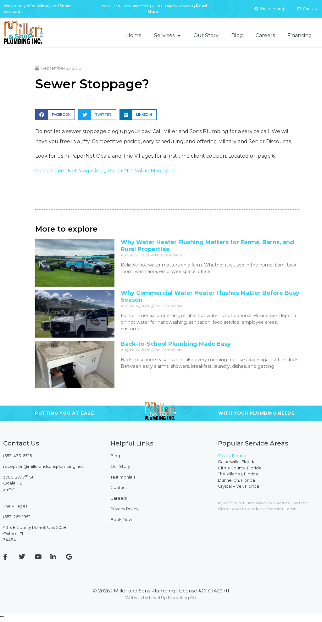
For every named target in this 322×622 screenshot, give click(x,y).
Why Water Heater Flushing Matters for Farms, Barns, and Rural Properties (207, 246)
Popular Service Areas (253, 443)
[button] (55, 114)
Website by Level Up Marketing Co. (161, 597)
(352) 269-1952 (17, 516)
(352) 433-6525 (17, 455)
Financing (299, 35)
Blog (237, 35)
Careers (265, 35)
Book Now (121, 519)
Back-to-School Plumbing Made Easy (176, 343)
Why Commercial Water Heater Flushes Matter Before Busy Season (210, 296)
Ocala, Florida (232, 455)
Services (164, 35)
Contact (118, 487)
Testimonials (122, 476)
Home (134, 35)
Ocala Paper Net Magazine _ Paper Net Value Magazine (105, 171)
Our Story (206, 35)
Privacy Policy (124, 508)
